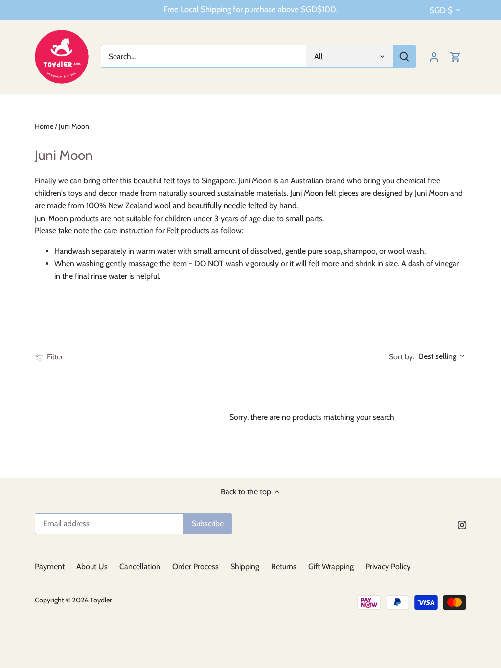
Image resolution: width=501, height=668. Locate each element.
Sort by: (401, 357)
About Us (92, 566)
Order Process (195, 566)
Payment (50, 566)
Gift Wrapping (331, 566)
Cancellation (139, 566)
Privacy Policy (387, 566)
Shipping (244, 566)
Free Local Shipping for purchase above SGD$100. (250, 9)
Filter (54, 356)
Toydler (101, 600)
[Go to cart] (455, 56)
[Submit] (404, 56)
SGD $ (441, 10)
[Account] (434, 56)
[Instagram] (462, 524)
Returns (283, 566)
